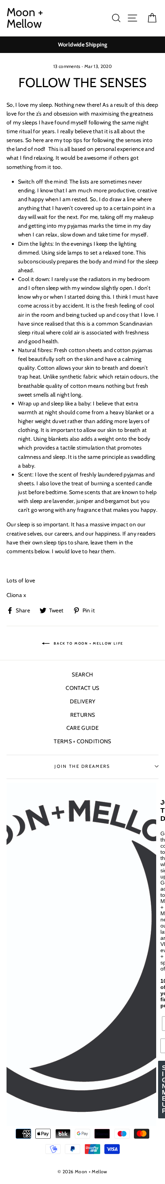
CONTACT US (82, 688)
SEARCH (82, 674)
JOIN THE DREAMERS (82, 766)
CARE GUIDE (82, 727)
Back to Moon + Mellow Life (88, 644)
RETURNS (82, 714)
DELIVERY (83, 701)
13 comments (67, 66)
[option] (82, 44)
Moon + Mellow (25, 18)
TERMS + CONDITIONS (82, 741)
